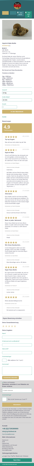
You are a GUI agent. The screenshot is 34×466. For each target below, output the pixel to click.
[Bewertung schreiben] (5, 45)
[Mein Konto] (20, 13)
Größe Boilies (6, 97)
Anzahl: (4, 104)
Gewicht (4, 90)
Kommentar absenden (10, 377)
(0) (28, 16)
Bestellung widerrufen (8, 448)
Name (4, 333)
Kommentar (5, 364)
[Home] (17, 10)
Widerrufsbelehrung (7, 447)
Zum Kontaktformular (8, 434)
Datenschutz (5, 443)
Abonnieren (17, 404)
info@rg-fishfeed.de (9, 431)
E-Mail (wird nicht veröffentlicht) (11, 341)
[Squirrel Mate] (17, 40)
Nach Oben (16, 460)
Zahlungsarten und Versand (9, 445)
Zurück (4, 117)
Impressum (5, 440)
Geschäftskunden (7, 450)
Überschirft (5, 349)
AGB (3, 441)
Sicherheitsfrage (6, 356)
